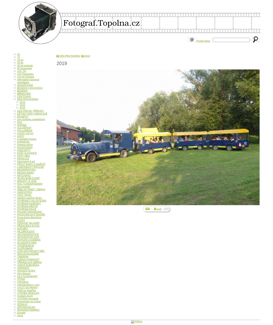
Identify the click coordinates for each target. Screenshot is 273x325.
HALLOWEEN (24, 130)
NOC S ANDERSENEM (29, 184)
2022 (22, 105)
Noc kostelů (23, 186)
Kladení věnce (25, 144)
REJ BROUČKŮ (26, 231)
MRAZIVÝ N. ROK (27, 181)
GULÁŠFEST (24, 127)
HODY (20, 136)
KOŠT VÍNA (23, 155)
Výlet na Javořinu (26, 290)
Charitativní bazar (26, 139)
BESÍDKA (22, 90)
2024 (22, 107)
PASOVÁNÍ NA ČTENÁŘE (31, 214)
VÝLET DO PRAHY (27, 287)
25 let (20, 62)
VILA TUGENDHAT (27, 276)
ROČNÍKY (22, 228)
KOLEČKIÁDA (25, 147)
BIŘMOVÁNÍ (24, 93)
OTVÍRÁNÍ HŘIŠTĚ (27, 206)
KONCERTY (24, 150)
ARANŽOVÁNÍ (25, 85)
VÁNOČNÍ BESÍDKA (28, 265)
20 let (20, 60)
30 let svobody (25, 65)
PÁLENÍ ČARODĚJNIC (29, 212)
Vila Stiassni (24, 273)
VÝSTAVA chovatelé (28, 298)
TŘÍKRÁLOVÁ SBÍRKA (29, 262)
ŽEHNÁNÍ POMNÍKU (28, 310)
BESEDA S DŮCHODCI (30, 88)
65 (18, 54)
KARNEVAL (23, 141)
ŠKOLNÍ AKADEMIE (28, 254)
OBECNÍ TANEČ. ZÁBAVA (31, 189)
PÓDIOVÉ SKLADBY (28, 223)
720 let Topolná (25, 76)
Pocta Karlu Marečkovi (29, 217)
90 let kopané (24, 68)
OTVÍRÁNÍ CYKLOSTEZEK (31, 200)
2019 (87, 56)
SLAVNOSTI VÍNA (27, 242)
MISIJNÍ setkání (25, 172)
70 (18, 57)
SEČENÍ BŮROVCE (28, 234)
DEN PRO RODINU (70, 56)
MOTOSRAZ (24, 175)
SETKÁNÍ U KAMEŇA (29, 240)
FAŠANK (22, 125)
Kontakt (21, 312)
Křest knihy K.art (26, 161)
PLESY (21, 220)
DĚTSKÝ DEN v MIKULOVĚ (32, 113)
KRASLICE (23, 158)
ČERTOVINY (24, 96)
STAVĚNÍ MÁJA (25, 245)
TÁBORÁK (23, 256)
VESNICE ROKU (26, 270)
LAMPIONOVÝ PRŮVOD (30, 167)
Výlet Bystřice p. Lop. (28, 284)
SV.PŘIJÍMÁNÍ (25, 248)
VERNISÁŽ (23, 268)
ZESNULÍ (22, 304)
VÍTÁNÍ (21, 279)
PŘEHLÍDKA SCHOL (28, 226)
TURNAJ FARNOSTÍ (28, 259)
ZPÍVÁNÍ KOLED (26, 307)
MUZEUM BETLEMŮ (28, 178)
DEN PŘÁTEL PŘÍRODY (30, 111)
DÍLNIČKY (22, 116)
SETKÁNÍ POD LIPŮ (28, 237)
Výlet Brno (22, 282)
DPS (19, 122)
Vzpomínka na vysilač (29, 301)
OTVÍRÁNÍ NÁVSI (26, 209)
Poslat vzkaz (203, 41)
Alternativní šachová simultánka (28, 81)
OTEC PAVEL (24, 195)
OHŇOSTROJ (24, 192)
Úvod (20, 315)
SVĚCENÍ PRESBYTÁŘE (31, 251)
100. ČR (21, 71)
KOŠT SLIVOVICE (27, 153)
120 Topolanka (25, 74)
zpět (158, 209)
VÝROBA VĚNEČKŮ (28, 293)
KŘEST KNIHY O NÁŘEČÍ (31, 164)
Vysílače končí (25, 296)
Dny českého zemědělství (31, 119)
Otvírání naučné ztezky (29, 198)
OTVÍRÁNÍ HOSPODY (29, 203)
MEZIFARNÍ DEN (26, 170)
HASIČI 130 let (25, 133)
